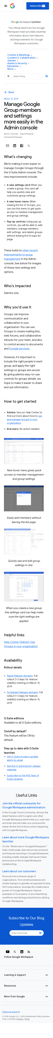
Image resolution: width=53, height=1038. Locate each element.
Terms (27, 1019)
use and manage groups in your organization (24, 420)
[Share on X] (28, 145)
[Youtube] (7, 951)
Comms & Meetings (19, 55)
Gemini (12, 60)
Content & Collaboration (22, 57)
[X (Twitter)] (14, 951)
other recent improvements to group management (21, 255)
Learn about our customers (19, 871)
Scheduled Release (13, 137)
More (11, 69)
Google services (19, 348)
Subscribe (37, 6)
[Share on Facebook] (21, 145)
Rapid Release (27, 134)
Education (14, 66)
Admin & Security (18, 63)
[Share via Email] (7, 145)
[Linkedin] (21, 951)
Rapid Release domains (20, 675)
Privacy (20, 1019)
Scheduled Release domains (22, 692)
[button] (26, 975)
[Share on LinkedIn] (14, 145)
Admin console (11, 134)
